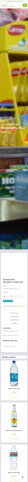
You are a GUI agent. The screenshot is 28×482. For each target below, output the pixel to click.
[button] (14, 397)
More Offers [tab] (14, 316)
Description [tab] (14, 313)
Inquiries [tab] (14, 323)
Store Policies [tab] (14, 320)
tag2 (4, 307)
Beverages (17, 306)
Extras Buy (4, 5)
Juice (21, 306)
